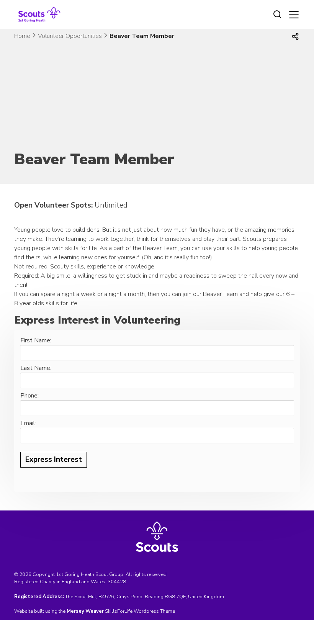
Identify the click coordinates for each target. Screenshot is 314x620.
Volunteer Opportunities (70, 36)
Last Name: (35, 368)
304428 (117, 581)
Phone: (29, 395)
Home (22, 36)
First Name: (35, 340)
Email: (28, 423)
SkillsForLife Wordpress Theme (140, 611)
